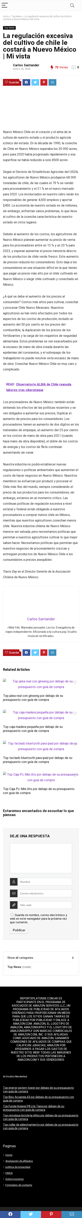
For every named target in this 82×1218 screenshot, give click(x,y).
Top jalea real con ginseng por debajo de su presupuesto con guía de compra (33, 698)
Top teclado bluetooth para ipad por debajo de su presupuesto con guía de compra (37, 760)
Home (8, 1154)
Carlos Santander (26, 65)
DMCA (9, 1173)
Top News (16, 16)
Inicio (6, 16)
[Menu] (5, 5)
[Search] (72, 5)
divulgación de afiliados (19, 1160)
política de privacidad (17, 1167)
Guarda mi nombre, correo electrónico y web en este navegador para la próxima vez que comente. (38, 918)
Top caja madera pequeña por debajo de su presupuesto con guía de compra (33, 729)
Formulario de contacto (18, 1185)
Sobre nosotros (14, 1179)
